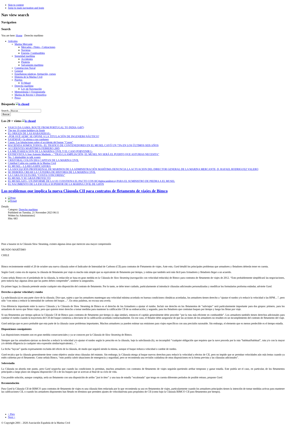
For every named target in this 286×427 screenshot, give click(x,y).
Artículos (13, 41)
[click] (22, 104)
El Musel (26, 82)
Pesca (18, 97)
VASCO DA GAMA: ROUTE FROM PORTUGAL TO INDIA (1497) (46, 127)
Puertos (18, 79)
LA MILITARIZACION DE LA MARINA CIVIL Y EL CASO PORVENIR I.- (50, 151)
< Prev (11, 414)
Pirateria (25, 62)
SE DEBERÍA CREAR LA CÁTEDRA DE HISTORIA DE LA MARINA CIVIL (52, 172)
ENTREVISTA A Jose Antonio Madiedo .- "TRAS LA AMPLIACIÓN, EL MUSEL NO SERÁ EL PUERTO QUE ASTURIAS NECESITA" (83, 154)
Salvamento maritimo (32, 65)
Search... (5, 110)
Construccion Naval (25, 68)
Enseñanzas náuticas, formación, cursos (35, 74)
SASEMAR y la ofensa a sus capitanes (28, 139)
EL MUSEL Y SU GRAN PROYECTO (29, 178)
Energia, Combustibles (33, 53)
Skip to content (16, 4)
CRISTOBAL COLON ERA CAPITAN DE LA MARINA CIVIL (43, 160)
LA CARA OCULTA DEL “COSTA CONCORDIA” (36, 175)
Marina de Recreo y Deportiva (30, 94)
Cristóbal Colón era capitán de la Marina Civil (32, 163)
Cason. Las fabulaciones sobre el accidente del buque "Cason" (40, 142)
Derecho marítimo (24, 85)
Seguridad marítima (25, 56)
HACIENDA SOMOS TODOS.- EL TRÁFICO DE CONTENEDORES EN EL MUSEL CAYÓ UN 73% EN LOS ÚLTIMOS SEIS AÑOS (83, 145)
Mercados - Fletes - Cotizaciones (38, 47)
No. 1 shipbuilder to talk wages (24, 157)
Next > (11, 417)
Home (19, 35)
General (19, 71)
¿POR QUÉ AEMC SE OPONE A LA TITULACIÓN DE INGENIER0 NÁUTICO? (53, 136)
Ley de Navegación (31, 88)
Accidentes (27, 59)
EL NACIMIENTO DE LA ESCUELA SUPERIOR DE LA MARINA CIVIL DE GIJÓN (56, 184)
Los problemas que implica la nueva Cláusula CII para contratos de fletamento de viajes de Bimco (84, 191)
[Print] (12, 198)
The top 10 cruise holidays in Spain (26, 130)
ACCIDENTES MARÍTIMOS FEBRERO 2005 (34, 148)
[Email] (12, 201)
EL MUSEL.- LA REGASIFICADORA (29, 166)
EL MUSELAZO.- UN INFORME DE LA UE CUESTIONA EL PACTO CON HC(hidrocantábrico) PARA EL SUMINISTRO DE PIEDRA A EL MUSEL (91, 181)
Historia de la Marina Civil (28, 76)
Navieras (25, 50)
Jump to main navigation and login (26, 7)
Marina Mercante (23, 44)
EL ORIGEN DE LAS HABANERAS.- (29, 133)
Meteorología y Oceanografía (30, 91)
